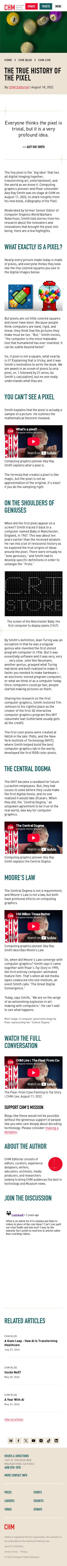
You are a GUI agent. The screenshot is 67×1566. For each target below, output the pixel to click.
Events (38, 1492)
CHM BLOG (25, 60)
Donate (31, 6)
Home (8, 60)
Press (8, 1492)
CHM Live (44, 60)
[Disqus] (33, 1253)
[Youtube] (33, 1441)
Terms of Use (11, 1551)
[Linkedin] (56, 1441)
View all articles (13, 1419)
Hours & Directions (16, 1456)
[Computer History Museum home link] (14, 7)
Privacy (24, 1551)
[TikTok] (49, 1441)
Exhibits (39, 1501)
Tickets (46, 6)
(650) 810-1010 (12, 1467)
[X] (26, 1441)
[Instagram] (41, 1441)
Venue (8, 1509)
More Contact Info (15, 1475)
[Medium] (11, 1441)
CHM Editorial (19, 87)
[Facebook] (18, 1441)
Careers (9, 1501)
